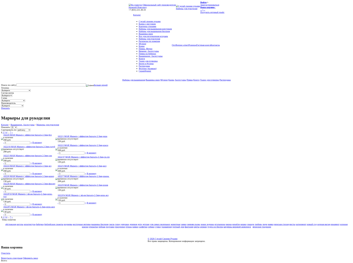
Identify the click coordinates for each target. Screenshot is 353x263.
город (117, 224)
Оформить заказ (30, 258)
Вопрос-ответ (182, 45)
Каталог (137, 15)
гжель (111, 224)
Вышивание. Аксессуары (151, 56)
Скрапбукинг (145, 71)
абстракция (10, 224)
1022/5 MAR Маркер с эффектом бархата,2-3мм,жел (82, 166)
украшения (166, 227)
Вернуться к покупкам (11, 258)
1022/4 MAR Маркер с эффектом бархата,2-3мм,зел (27, 166)
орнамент (335, 224)
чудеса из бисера (215, 227)
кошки (243, 224)
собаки (151, 227)
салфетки (143, 227)
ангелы (20, 224)
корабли (236, 224)
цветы (197, 227)
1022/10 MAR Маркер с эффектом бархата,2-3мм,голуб (29, 146)
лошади (250, 224)
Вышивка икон (146, 34)
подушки (110, 227)
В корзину (37, 142)
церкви (203, 227)
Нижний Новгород (138, 7)
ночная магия (323, 224)
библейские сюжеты (53, 224)
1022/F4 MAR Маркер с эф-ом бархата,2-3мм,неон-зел (83, 195)
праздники (120, 227)
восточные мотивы (82, 224)
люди (264, 224)
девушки (125, 224)
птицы (129, 227)
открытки (93, 227)
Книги (142, 58)
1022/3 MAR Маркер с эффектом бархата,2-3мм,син (27, 155)
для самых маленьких (160, 224)
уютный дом (178, 227)
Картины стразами (147, 26)
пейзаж (102, 227)
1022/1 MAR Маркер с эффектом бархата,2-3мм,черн (82, 136)
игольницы (220, 224)
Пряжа (190, 80)
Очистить (5, 253)
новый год (312, 224)
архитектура (29, 224)
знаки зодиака (207, 224)
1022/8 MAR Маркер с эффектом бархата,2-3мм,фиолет (29, 184)
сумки (158, 227)
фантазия (189, 227)
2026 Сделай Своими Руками (163, 239)
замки (184, 224)
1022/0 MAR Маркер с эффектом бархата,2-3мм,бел (27, 135)
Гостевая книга (203, 45)
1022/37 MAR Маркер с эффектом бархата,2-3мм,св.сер (84, 157)
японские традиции (262, 227)
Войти (203, 2)
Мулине (142, 44)
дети (140, 224)
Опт (174, 45)
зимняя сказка (193, 224)
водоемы (68, 224)
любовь (258, 224)
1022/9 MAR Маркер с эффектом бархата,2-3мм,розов (83, 185)
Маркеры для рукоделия (47, 125)
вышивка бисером (99, 224)
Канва (142, 46)
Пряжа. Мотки (145, 49)
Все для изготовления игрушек (153, 36)
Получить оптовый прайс (212, 12)
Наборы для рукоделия (186, 8)
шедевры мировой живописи (237, 227)
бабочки (40, 224)
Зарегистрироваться (209, 5)
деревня (133, 224)
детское (145, 224)
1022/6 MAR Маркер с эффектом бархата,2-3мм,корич (28, 176)
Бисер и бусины (146, 63)
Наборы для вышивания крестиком (155, 29)
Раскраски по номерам (149, 41)
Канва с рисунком (147, 24)
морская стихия (281, 224)
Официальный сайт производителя (159, 5)
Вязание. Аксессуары (149, 51)
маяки (271, 224)
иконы (229, 224)
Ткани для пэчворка (148, 61)
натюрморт (301, 224)
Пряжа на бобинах (147, 53)
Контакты (215, 45)
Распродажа (144, 66)
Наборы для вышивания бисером (154, 31)
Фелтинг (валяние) (148, 68)
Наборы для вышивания (133, 80)
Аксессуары (180, 80)
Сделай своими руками (150, 21)
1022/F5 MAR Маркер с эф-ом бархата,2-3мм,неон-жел (29, 207)
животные (175, 224)
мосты (292, 224)
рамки (135, 227)
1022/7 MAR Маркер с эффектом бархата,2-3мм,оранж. (83, 176)
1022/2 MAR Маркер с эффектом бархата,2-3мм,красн (83, 145)
